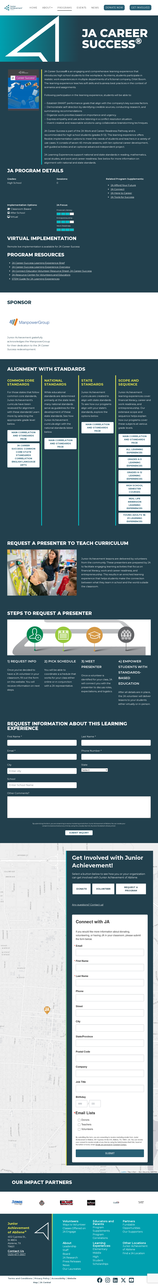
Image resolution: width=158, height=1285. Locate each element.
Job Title (81, 1082)
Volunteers (87, 1129)
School (11, 778)
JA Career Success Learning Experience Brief (38, 262)
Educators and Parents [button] (103, 1222)
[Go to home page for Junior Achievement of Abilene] (13, 7)
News (95, 7)
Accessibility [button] (58, 1278)
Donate (81, 888)
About (46, 7)
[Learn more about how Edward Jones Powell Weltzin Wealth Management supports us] (141, 1203)
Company (81, 1066)
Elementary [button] (100, 1249)
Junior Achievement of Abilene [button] (135, 1248)
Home (33, 7)
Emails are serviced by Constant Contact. (111, 1144)
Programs (64, 7)
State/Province (84, 1036)
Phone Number (91, 750)
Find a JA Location (134, 1253)
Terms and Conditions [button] (20, 1278)
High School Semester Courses (134, 488)
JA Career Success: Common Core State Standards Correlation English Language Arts (23, 455)
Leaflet (123, 1172)
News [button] (66, 1265)
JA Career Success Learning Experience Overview (41, 266)
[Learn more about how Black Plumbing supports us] (66, 1203)
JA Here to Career (121, 193)
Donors (85, 1119)
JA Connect (117, 189)
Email (11, 750)
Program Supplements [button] (101, 1229)
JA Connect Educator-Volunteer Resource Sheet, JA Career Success (52, 270)
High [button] (96, 1256)
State (84, 764)
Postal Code (83, 1051)
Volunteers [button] (70, 1221)
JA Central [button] (45, 1282)
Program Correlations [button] (100, 1236)
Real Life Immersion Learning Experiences (134, 503)
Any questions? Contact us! (87, 904)
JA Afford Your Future (123, 185)
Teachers (86, 1124)
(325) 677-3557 (17, 1254)
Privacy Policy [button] (42, 1278)
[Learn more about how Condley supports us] (116, 1203)
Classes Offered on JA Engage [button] (74, 1230)
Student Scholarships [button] (100, 1262)
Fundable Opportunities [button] (131, 1226)
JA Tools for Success (122, 197)
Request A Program (131, 889)
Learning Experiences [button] (101, 1244)
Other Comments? (18, 793)
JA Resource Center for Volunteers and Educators (41, 274)
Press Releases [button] (72, 1261)
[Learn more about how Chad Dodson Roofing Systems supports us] (91, 1203)
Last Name (88, 736)
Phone (79, 991)
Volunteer (103, 888)
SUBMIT (110, 1153)
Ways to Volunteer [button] (74, 1224)
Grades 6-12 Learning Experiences (134, 475)
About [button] (67, 1243)
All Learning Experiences (134, 451)
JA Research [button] (70, 1257)
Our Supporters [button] (133, 1231)
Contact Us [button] (16, 1251)
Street (79, 1006)
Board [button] (66, 1253)
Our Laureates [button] (72, 1268)
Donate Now (114, 7)
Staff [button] (66, 1250)
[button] (51, 7)
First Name (14, 736)
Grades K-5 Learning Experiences (134, 462)
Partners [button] (129, 1221)
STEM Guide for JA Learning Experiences (35, 278)
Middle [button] (97, 1252)
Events (81, 7)
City (9, 764)
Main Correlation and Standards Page (23, 435)
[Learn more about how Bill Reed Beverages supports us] (42, 1203)
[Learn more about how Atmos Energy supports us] (17, 1203)
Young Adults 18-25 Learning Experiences (134, 518)
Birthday (81, 1097)
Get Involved (140, 7)
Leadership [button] (69, 1246)
